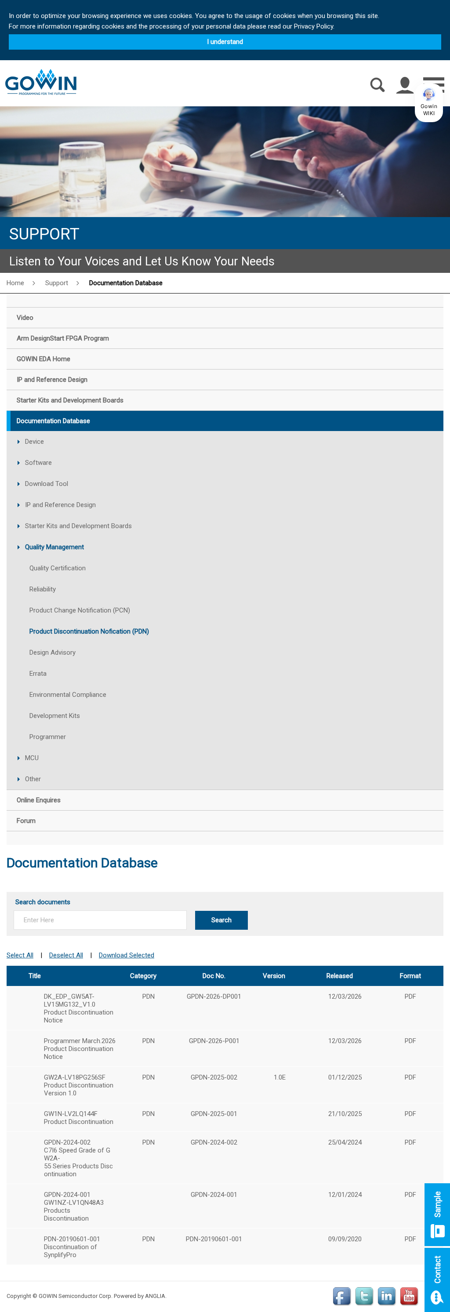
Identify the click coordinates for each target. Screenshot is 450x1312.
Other (33, 779)
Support (56, 283)
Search (221, 920)
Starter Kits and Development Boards (78, 526)
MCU (32, 758)
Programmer (47, 737)
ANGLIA (155, 1296)
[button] (429, 102)
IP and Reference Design (60, 505)
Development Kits (54, 716)
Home (15, 283)
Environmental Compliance (67, 695)
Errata (38, 674)
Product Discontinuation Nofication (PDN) (89, 631)
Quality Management (54, 547)
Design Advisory (52, 652)
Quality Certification (57, 568)
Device (34, 442)
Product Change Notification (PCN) (79, 610)
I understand (225, 42)
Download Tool (46, 484)
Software (38, 463)
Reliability (42, 589)
